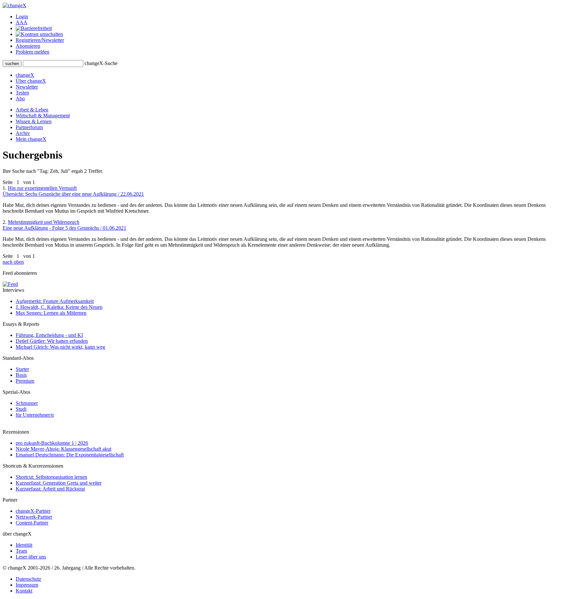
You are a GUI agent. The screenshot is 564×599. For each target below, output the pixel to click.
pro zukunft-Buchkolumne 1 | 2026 (52, 443)
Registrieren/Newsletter (40, 40)
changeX (25, 75)
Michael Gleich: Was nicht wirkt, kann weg (60, 347)
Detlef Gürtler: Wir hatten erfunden (52, 341)
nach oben (13, 262)
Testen (22, 92)
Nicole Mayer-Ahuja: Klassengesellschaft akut (63, 449)
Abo (20, 98)
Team (21, 551)
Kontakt (24, 590)
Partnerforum (29, 127)
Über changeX (31, 81)
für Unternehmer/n (35, 415)
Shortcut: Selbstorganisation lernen (51, 477)
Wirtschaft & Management (43, 115)
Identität (24, 545)
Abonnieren (28, 46)
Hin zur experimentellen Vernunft (73, 191)
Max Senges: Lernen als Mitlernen (51, 313)
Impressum (27, 585)
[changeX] (14, 5)
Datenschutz (28, 579)
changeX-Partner (33, 511)
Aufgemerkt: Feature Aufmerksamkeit (55, 301)
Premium (25, 381)
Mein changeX (31, 139)
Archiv (23, 133)
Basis (21, 375)
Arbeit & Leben (32, 109)
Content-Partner (32, 522)
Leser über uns (31, 556)
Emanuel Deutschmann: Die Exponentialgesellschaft (70, 455)
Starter (22, 369)
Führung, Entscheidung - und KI (49, 335)
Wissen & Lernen (34, 121)
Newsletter (27, 87)
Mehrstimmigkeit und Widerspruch (64, 225)
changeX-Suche (101, 63)
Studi (21, 409)
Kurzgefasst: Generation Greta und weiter (59, 483)
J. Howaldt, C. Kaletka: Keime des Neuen (59, 307)
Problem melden (32, 52)
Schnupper (27, 403)
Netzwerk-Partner (34, 517)
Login (22, 16)
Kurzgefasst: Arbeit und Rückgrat (50, 488)
